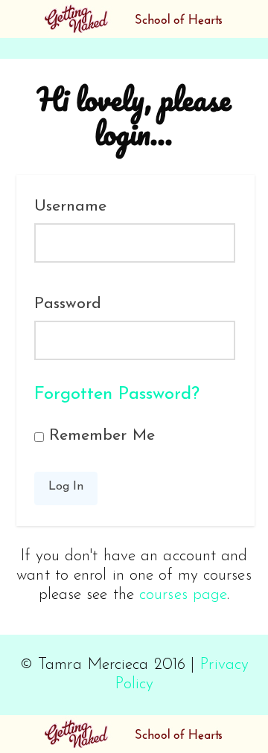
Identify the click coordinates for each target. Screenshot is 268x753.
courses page (183, 595)
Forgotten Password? (117, 394)
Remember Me (99, 435)
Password (68, 304)
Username (70, 206)
